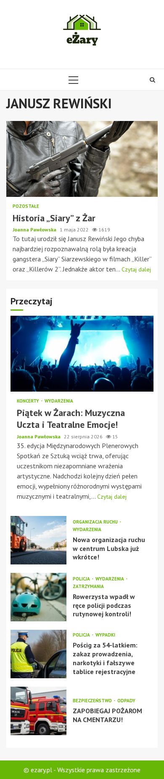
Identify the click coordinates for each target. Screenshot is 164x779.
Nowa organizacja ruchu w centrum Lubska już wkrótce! (38, 540)
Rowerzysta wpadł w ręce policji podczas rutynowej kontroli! (38, 597)
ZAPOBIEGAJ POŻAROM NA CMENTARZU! (38, 711)
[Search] (152, 80)
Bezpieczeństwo (93, 700)
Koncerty (28, 401)
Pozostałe (26, 206)
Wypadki (105, 635)
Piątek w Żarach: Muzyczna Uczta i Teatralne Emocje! (82, 354)
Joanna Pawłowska (35, 229)
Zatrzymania (88, 586)
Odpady (126, 700)
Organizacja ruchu (96, 522)
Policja (82, 579)
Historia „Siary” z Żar (82, 159)
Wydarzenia (59, 401)
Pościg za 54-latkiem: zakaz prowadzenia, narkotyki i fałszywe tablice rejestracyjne (38, 654)
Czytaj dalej (136, 269)
